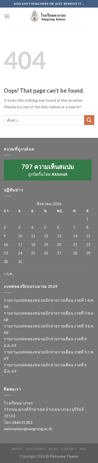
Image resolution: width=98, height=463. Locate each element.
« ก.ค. (8, 273)
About (17, 449)
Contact (69, 449)
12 (46, 236)
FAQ (83, 449)
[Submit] (89, 120)
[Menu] (7, 16)
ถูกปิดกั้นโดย (51, 172)
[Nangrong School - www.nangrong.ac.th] (49, 16)
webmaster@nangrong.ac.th (28, 428)
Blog (53, 449)
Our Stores (36, 449)
